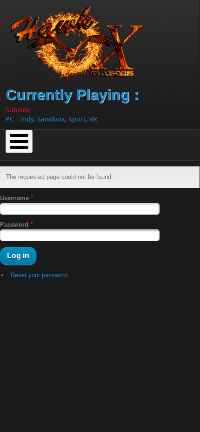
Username (14, 198)
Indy (26, 118)
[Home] (81, 40)
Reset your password (39, 275)
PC (10, 118)
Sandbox (51, 118)
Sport (77, 118)
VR (93, 118)
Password (14, 224)
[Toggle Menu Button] (19, 141)
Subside (18, 109)
